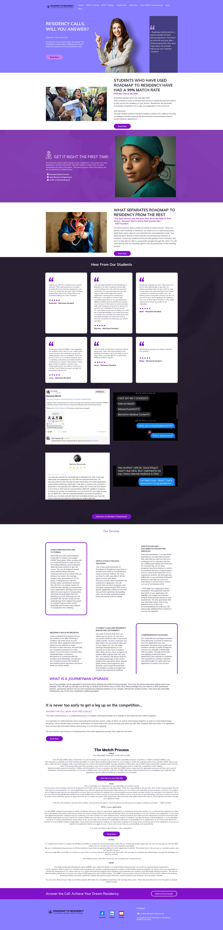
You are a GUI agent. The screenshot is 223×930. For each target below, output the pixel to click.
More (168, 5)
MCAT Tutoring (108, 5)
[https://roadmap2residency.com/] (60, 7)
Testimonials (121, 5)
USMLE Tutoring (92, 5)
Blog (80, 9)
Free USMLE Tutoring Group (151, 5)
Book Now (133, 5)
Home (80, 5)
